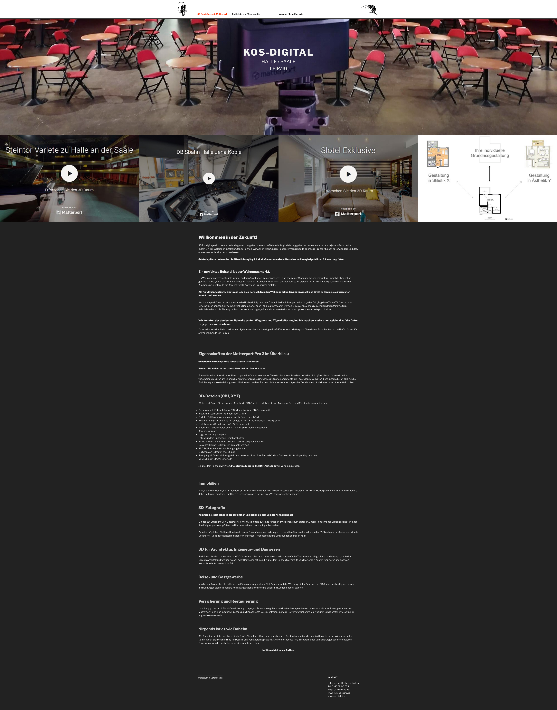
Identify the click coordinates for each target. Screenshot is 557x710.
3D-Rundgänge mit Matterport (212, 14)
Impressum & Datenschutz (210, 677)
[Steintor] (69, 178)
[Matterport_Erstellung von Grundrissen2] (487, 178)
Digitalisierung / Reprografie (246, 14)
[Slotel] (348, 178)
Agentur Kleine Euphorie (291, 14)
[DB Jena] (208, 178)
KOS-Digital (278, 52)
